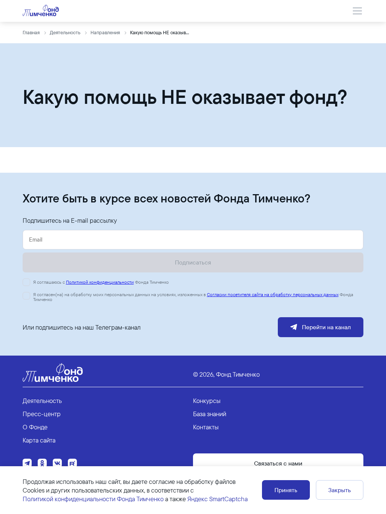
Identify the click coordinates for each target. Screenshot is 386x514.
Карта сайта (39, 440)
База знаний (209, 414)
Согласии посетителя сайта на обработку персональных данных (273, 294)
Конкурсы (207, 401)
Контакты (206, 427)
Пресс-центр (42, 414)
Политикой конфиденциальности (100, 282)
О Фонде (35, 427)
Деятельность (42, 401)
